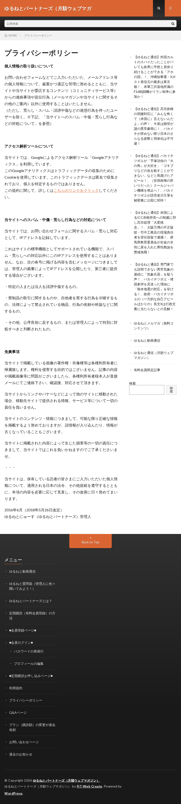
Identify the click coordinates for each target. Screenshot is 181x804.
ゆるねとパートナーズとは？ (30, 601)
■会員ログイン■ (21, 642)
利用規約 (15, 688)
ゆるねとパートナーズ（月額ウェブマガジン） (66, 780)
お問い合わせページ (24, 742)
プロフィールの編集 (29, 663)
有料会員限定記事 (147, 370)
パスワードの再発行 (29, 651)
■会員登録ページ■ (22, 630)
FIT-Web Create (89, 786)
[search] (173, 23)
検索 (132, 383)
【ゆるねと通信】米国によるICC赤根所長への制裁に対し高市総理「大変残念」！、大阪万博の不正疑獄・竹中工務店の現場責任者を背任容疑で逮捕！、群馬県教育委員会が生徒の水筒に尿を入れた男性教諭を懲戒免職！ (155, 232)
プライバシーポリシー (25, 700)
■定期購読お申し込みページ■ (31, 676)
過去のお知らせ (20, 754)
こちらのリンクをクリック (76, 190)
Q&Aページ (18, 712)
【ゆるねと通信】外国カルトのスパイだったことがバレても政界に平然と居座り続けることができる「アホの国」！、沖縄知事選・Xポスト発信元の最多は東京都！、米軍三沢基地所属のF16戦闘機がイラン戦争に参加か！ (155, 76)
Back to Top (90, 542)
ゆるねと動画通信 (147, 340)
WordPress (13, 793)
